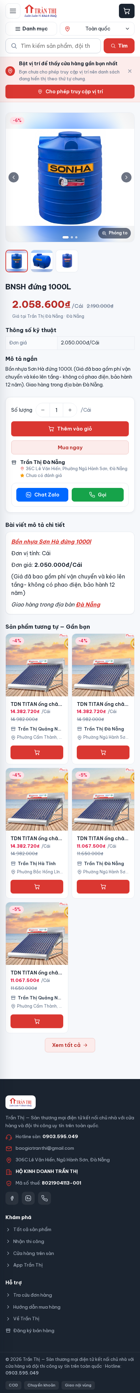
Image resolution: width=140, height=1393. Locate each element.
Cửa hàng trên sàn (33, 1253)
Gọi (102, 495)
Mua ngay (70, 447)
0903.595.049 (60, 1136)
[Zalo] (28, 1198)
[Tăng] (70, 410)
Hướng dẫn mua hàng (36, 1307)
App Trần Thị (28, 1265)
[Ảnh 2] (72, 237)
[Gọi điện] (44, 1198)
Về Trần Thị (26, 1318)
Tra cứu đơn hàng (32, 1295)
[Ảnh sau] (126, 177)
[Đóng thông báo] (130, 71)
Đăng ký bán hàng (33, 1330)
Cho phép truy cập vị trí (74, 91)
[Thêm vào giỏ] (37, 752)
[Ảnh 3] (76, 237)
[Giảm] (43, 410)
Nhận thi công (28, 1241)
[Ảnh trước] (13, 177)
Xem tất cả (66, 1045)
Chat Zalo (46, 495)
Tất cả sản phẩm (32, 1229)
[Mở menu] (12, 10)
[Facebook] (11, 1198)
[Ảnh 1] (66, 237)
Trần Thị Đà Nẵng (42, 462)
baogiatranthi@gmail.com (45, 1148)
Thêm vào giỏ (74, 428)
